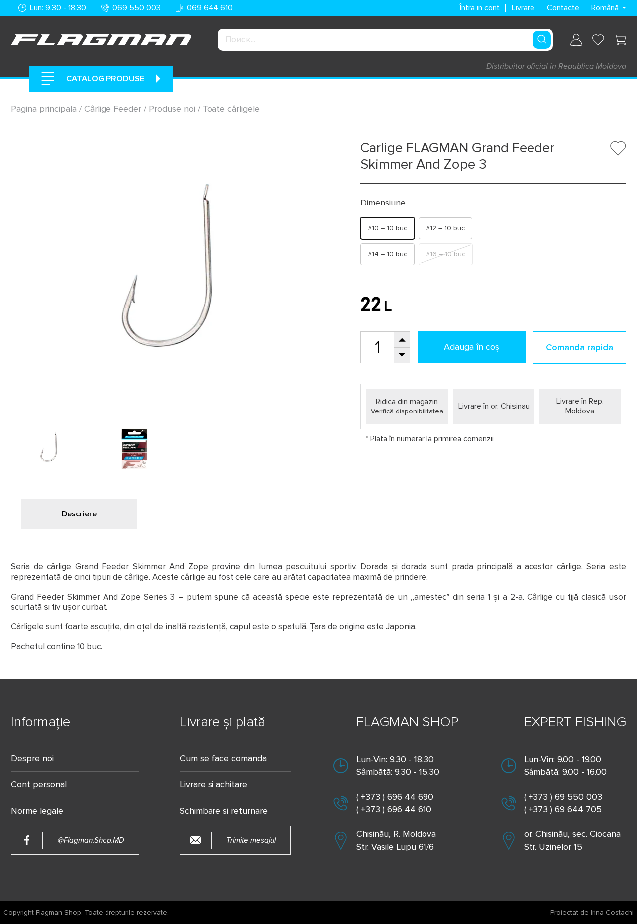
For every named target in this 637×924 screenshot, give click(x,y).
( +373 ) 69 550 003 (563, 796)
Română (605, 8)
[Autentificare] (576, 40)
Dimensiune (383, 203)
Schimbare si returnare (224, 811)
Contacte (563, 8)
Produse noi (172, 108)
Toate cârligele (231, 108)
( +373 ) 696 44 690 (394, 796)
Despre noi (32, 758)
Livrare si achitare (213, 784)
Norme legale (37, 811)
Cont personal (39, 784)
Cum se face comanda (223, 758)
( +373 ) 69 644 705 (563, 809)
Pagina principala (45, 108)
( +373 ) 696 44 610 (393, 809)
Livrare (523, 8)
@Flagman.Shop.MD (91, 840)
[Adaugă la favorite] (618, 148)
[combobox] (385, 40)
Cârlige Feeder (112, 108)
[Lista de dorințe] (598, 40)
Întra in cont (480, 8)
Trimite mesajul (251, 840)
